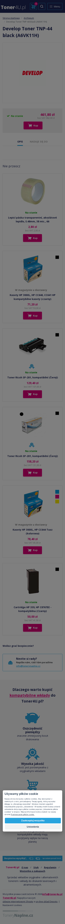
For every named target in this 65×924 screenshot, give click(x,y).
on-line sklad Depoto (47, 901)
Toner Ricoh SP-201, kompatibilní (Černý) (32, 377)
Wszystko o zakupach (32, 871)
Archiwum (29, 18)
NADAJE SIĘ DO (39, 141)
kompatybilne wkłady (30, 695)
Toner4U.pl (9, 897)
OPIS (20, 141)
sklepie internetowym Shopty (18, 901)
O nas (24, 867)
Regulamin (50, 867)
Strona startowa (11, 18)
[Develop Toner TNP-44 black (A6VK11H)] (32, 73)
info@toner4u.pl (52, 894)
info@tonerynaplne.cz (28, 666)
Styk (36, 867)
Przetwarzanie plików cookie (22, 814)
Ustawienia (33, 826)
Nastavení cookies (12, 905)
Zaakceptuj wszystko (33, 820)
